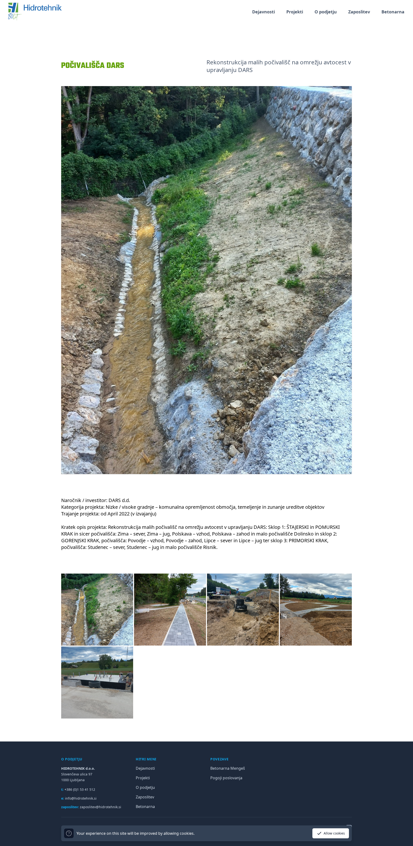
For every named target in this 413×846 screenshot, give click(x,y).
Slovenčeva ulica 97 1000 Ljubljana (78, 774)
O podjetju (326, 12)
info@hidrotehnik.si (81, 798)
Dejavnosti (263, 12)
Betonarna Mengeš (227, 768)
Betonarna (392, 12)
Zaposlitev (359, 12)
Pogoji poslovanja (226, 777)
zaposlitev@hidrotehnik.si (100, 807)
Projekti (294, 12)
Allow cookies (334, 833)
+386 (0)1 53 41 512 (80, 789)
